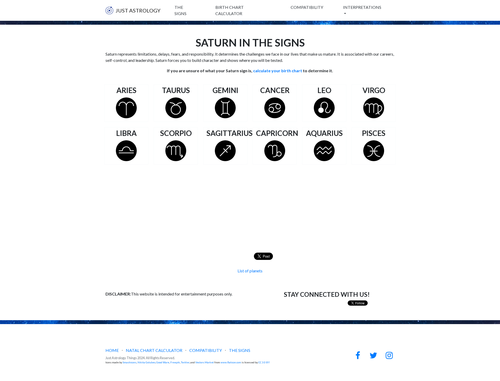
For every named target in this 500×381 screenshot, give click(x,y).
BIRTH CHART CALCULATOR (229, 10)
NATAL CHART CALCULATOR (154, 350)
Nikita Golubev (146, 362)
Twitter (185, 362)
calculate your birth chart (277, 70)
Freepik (175, 362)
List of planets (250, 270)
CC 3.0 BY (264, 362)
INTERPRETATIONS (362, 7)
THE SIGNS (180, 10)
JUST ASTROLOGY (138, 10)
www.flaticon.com (231, 362)
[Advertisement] (250, 203)
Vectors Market (204, 362)
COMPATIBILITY (307, 7)
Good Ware (162, 362)
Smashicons (129, 362)
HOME (112, 350)
